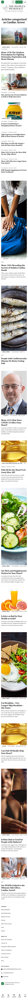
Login (24, 2)
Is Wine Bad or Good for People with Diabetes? (12, 841)
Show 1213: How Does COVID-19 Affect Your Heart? (11, 422)
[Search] (13, 2)
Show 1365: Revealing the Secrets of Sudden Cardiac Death (13, 267)
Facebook (5, 976)
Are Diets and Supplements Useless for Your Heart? (13, 572)
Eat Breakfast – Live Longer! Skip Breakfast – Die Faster (12, 705)
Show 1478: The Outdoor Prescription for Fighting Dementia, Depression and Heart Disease (13, 56)
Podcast (3, 920)
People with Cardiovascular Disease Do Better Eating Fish (14, 361)
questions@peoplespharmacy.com (12, 969)
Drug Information (6, 913)
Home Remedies (5, 909)
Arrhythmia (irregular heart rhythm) (12, 463)
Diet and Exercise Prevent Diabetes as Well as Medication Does (14, 96)
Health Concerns (5, 916)
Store (2, 927)
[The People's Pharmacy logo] (14, 7)
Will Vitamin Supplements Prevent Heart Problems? (13, 171)
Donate (3, 931)
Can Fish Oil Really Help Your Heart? (12, 752)
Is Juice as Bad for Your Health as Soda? (11, 617)
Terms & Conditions (6, 950)
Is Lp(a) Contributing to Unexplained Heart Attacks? (11, 125)
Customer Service (5, 953)
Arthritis (4, 89)
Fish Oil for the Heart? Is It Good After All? (13, 471)
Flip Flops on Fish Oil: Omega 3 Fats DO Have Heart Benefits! (12, 144)
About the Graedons (6, 939)
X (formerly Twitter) (8, 972)
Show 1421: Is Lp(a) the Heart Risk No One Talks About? (13, 153)
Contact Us (4, 943)
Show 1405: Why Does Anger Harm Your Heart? (13, 162)
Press (2, 960)
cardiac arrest (6, 118)
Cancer (4, 746)
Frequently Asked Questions (8, 946)
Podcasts (5, 258)
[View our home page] (2, 2)
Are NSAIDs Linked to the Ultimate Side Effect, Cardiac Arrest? (13, 888)
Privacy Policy (5, 957)
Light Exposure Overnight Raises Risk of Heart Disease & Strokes (13, 135)
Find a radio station (6, 923)
